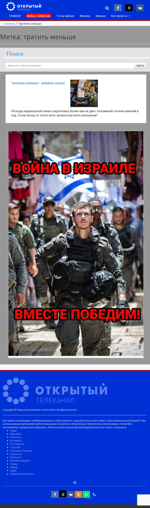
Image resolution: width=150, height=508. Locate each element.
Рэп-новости (17, 444)
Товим (13, 464)
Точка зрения (65, 16)
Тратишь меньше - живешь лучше (38, 83)
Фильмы (85, 16)
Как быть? (15, 457)
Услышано (16, 454)
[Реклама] (76, 244)
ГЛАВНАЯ (15, 16)
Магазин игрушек (20, 460)
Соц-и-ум (15, 447)
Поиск (15, 54)
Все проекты (119, 16)
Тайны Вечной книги (22, 473)
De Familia (15, 440)
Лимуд (13, 467)
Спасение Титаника (21, 450)
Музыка (101, 16)
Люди (13, 430)
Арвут (13, 470)
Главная (9, 23)
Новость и (16, 437)
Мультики (15, 433)
